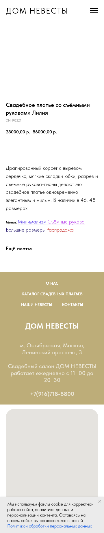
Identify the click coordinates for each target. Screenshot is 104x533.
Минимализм (32, 222)
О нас (52, 283)
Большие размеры (25, 230)
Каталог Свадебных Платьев (52, 294)
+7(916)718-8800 (52, 393)
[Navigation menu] (94, 11)
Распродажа (60, 230)
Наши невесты (36, 304)
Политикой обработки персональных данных (49, 526)
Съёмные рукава (66, 222)
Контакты (72, 304)
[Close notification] (100, 501)
